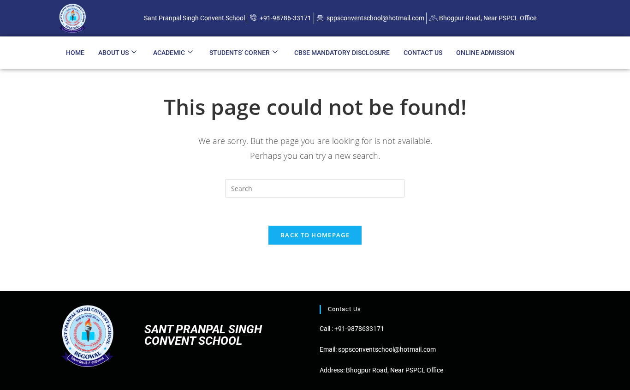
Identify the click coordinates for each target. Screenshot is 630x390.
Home (75, 52)
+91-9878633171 (359, 328)
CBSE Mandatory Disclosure (342, 52)
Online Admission (485, 52)
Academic (169, 52)
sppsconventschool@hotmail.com (386, 349)
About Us (113, 52)
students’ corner (239, 52)
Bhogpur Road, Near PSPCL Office (394, 370)
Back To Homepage (315, 235)
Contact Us (423, 52)
